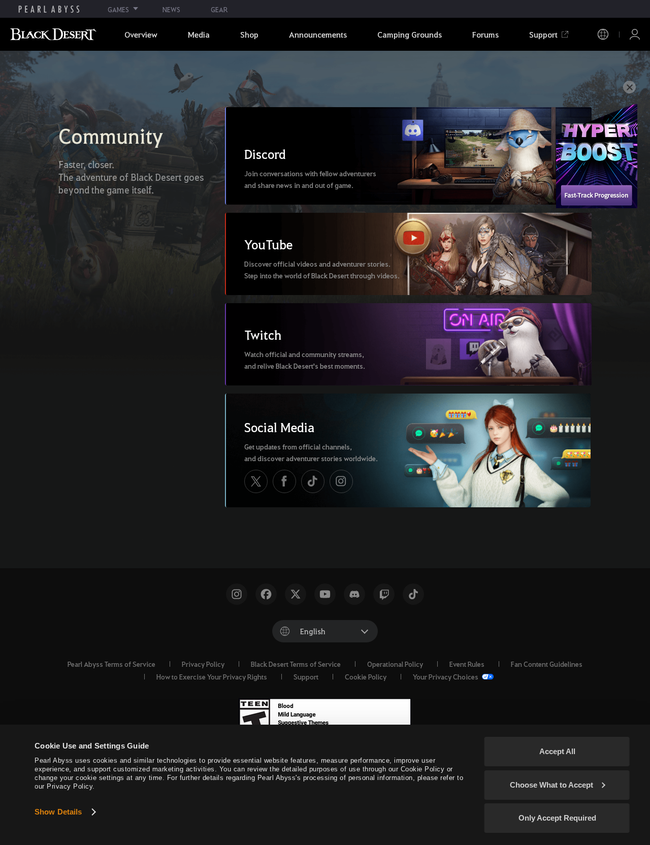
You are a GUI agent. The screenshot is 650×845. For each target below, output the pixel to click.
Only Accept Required (557, 818)
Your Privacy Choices (446, 676)
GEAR (219, 9)
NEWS (171, 9)
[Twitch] (384, 594)
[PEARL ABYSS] (49, 9)
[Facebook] (284, 481)
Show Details (58, 811)
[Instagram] (341, 481)
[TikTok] (313, 481)
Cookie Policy (365, 676)
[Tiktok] (413, 594)
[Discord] (354, 594)
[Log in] (635, 34)
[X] (256, 481)
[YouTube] (325, 594)
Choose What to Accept (551, 785)
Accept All (557, 751)
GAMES (118, 9)
